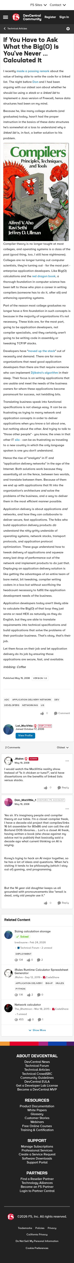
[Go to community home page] (26, 17)
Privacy (52, 1228)
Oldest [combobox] (63, 747)
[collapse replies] (37, 755)
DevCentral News (37, 1062)
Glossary (37, 1114)
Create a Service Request (37, 1154)
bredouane (21, 942)
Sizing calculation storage (33, 931)
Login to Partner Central (37, 1191)
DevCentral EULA (37, 1082)
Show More (39, 1030)
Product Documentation (37, 1106)
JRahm (19, 758)
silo (17, 440)
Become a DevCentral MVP (37, 1090)
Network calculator (28, 1004)
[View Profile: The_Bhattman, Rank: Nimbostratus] (8, 1008)
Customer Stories (37, 1118)
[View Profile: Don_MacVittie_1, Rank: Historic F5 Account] (8, 802)
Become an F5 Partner (37, 1187)
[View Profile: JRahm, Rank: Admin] (8, 761)
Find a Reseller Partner (37, 1179)
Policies (39, 1228)
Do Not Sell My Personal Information (37, 1241)
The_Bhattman (23, 1009)
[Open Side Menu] (5, 17)
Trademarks (25, 1228)
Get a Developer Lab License (37, 1086)
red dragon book (44, 276)
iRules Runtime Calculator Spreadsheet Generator (41, 971)
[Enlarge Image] (37, 192)
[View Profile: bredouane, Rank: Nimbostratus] (8, 935)
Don (35, 82)
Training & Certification (37, 1130)
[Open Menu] (68, 29)
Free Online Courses (37, 1126)
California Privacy (37, 1234)
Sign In (64, 17)
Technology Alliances (37, 1183)
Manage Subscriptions (37, 1147)
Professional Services (37, 1151)
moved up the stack (41, 351)
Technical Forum (37, 1066)
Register (50, 17)
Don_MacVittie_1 (25, 800)
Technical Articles (17, 28)
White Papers (37, 1110)
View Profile (25, 735)
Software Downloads (37, 1159)
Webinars (37, 1122)
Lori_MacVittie (24, 725)
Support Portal (37, 1162)
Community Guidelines (37, 1078)
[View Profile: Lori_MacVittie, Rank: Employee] (8, 729)
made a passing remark (33, 71)
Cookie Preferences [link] (37, 1248)
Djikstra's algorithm (44, 372)
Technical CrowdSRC (37, 1074)
